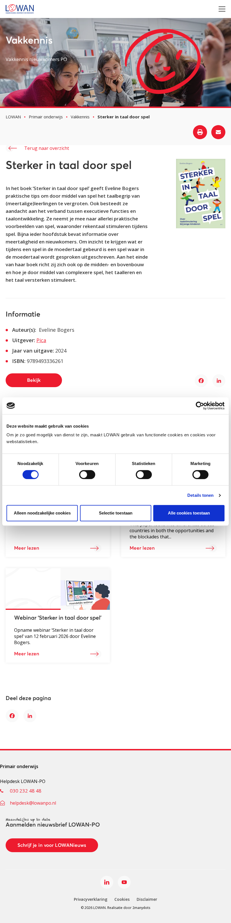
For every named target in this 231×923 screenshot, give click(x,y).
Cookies (122, 899)
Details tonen (200, 495)
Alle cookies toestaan (189, 513)
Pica (41, 340)
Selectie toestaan (115, 513)
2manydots (141, 907)
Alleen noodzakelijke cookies (42, 513)
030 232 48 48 (25, 790)
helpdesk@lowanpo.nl (33, 803)
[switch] (87, 474)
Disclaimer (147, 899)
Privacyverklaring (90, 899)
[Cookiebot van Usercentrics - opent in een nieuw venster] (200, 405)
